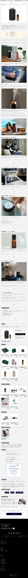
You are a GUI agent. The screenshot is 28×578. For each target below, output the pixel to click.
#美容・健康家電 (19, 444)
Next (25, 14)
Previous (2, 14)
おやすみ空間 (21, 253)
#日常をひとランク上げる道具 (17, 445)
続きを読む (14, 191)
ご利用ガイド (2, 540)
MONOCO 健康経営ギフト (3, 563)
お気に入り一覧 (21, 536)
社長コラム (2, 568)
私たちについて (2, 547)
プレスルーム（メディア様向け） (4, 551)
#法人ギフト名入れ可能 (9, 445)
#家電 (11, 444)
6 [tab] (9, 339)
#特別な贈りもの (3, 445)
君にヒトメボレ (16, 483)
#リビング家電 (14, 444)
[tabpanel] (14, 14)
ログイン (7, 536)
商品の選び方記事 (3, 569)
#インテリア (3, 444)
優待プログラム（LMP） (3, 570)
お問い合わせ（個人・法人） (4, 541)
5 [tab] (8, 339)
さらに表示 (14, 318)
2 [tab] (6, 339)
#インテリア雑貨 (7, 444)
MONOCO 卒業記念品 (3, 562)
